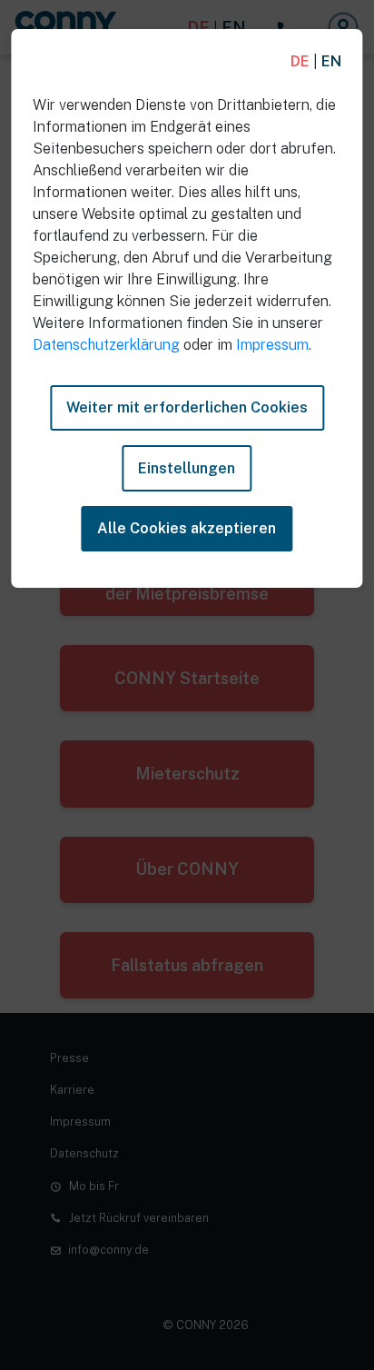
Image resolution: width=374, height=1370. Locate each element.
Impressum (272, 344)
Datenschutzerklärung (106, 344)
